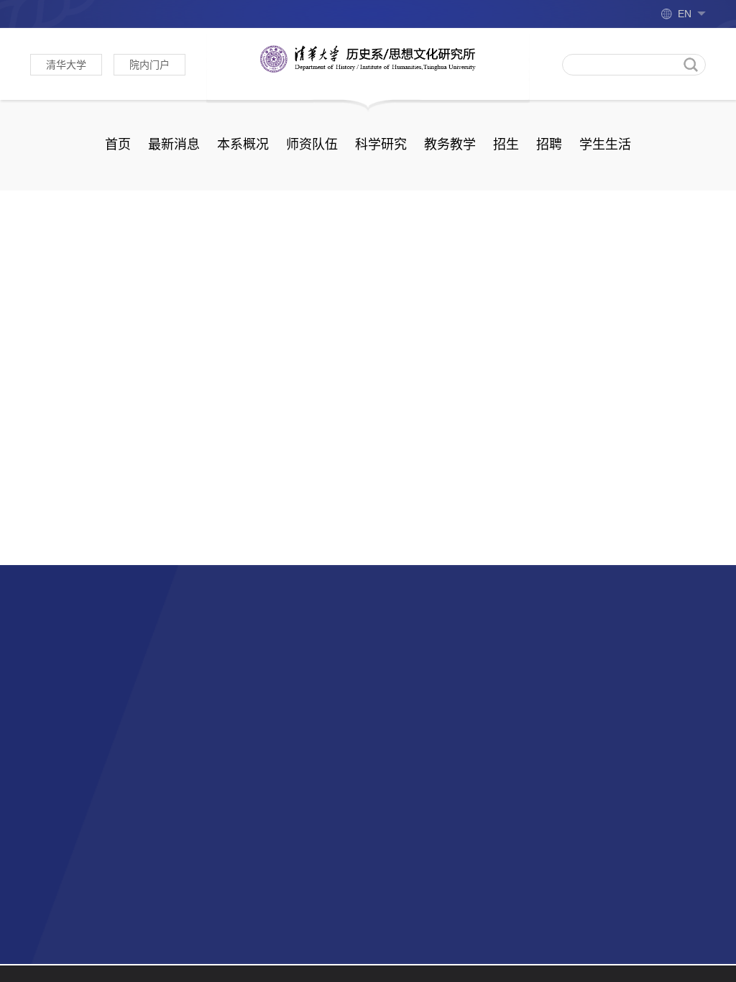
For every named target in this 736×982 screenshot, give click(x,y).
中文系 (248, 676)
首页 (118, 144)
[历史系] (368, 58)
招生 (506, 144)
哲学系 (47, 731)
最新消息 (174, 144)
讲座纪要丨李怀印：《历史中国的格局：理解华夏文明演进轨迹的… (275, 432)
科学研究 (381, 144)
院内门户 (149, 64)
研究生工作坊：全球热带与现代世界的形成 (654, 364)
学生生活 (605, 144)
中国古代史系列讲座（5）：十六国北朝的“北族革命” (654, 307)
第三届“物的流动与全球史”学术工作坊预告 (487, 506)
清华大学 (66, 64)
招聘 (549, 144)
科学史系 (254, 731)
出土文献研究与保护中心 (294, 703)
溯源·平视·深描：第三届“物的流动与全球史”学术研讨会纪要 (105, 432)
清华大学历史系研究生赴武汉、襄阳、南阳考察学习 (342, 537)
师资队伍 (312, 144)
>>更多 (505, 242)
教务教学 (450, 144)
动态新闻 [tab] (67, 243)
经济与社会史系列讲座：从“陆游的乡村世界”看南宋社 (654, 477)
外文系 (47, 703)
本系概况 (243, 144)
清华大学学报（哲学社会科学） (110, 676)
